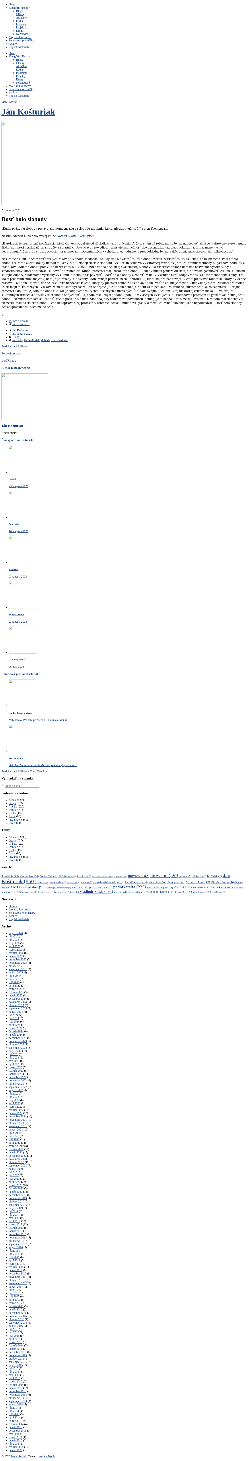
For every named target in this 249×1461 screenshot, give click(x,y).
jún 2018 (14, 1253)
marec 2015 (15, 1381)
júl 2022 (13, 1093)
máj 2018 (14, 1257)
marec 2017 (15, 1302)
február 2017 (16, 1306)
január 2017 (15, 1309)
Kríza (120, 882)
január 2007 (15, 1450)
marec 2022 (15, 1106)
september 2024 (18, 1008)
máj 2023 (14, 1060)
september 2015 (18, 1361)
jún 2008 (14, 1443)
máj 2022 (14, 1100)
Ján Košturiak (28, 111)
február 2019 (16, 1227)
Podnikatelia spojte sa (160, 887)
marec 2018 (15, 1263)
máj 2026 (14, 943)
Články (20, 14)
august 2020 (16, 1168)
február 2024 (16, 1031)
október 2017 (16, 1280)
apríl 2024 (14, 1024)
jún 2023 (14, 1057)
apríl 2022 (14, 1103)
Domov (13, 906)
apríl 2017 (14, 1299)
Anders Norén (47, 1456)
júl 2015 (13, 1368)
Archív (13, 43)
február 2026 (16, 952)
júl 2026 (13, 936)
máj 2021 (14, 1139)
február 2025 (16, 992)
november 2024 (18, 1001)
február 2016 (16, 1345)
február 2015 (16, 1384)
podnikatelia (129, 886)
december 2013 (17, 1430)
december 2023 (17, 1037)
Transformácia (61, 892)
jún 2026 (14, 939)
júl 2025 (13, 975)
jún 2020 (14, 1175)
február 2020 (16, 1188)
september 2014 (18, 1401)
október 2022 (16, 1083)
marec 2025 (15, 988)
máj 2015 (14, 1374)
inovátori (185, 876)
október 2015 (16, 1358)
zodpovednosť (59, 340)
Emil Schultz (84, 876)
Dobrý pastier (68, 876)
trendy (74, 892)
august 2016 (16, 1325)
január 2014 (15, 1427)
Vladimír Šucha (122, 892)
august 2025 (16, 972)
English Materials (19, 47)
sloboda (45, 340)
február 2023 (16, 1070)
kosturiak (86, 882)
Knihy (19, 30)
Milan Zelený (198, 882)
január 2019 (15, 1230)
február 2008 (16, 1446)
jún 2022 (14, 1096)
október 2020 (16, 1162)
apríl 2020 (14, 1181)
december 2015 (17, 1352)
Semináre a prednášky (21, 40)
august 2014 (16, 1404)
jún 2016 (14, 1332)
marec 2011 (15, 1437)
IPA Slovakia (199, 876)
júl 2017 (13, 1289)
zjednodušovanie (140, 892)
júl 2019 (13, 1211)
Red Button (227, 887)
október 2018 (16, 1240)
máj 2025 (14, 982)
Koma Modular (58, 882)
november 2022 (18, 1080)
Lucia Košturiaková (136, 882)
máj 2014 (14, 1414)
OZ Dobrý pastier (28, 887)
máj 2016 (14, 1335)
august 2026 (16, 933)
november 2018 (18, 1237)
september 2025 (18, 969)
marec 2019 (15, 1224)
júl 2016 (13, 1329)
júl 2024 (13, 1015)
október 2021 (16, 1123)
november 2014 (18, 1394)
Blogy (19, 11)
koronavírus (73, 882)
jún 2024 (14, 1018)
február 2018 (16, 1266)
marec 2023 (15, 1067)
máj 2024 (14, 1021)
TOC (19, 892)
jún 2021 (14, 1136)
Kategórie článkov (19, 7)
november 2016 (18, 1316)
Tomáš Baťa (30, 892)
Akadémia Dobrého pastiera (20, 876)
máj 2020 (14, 1178)
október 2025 (16, 965)
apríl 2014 (14, 1417)
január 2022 (15, 1113)
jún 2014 (14, 1410)
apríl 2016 (14, 1338)
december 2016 (17, 1312)
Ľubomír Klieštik (161, 891)
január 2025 (15, 995)
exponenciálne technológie (105, 876)
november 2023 (18, 1041)
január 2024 (15, 1034)
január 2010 (15, 1440)
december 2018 (17, 1234)
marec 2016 (15, 1342)
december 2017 (17, 1273)
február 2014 (16, 1424)
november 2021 (18, 1119)
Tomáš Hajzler (45, 892)
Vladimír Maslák (96, 891)
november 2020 (18, 1159)
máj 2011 (14, 1433)
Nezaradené (23, 33)
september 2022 (18, 1087)
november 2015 (18, 1355)
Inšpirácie (21, 24)
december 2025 (17, 959)
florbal (122, 876)
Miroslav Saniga (223, 882)
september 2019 (18, 1204)
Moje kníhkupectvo (20, 37)
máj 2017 (14, 1296)
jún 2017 (14, 1293)
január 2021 (15, 1152)
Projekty (21, 27)
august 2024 (16, 1011)
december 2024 (17, 998)
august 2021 (16, 1129)
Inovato (138, 876)
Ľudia (19, 20)
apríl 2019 (14, 1221)
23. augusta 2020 (22, 333)
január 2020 (15, 1191)
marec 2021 (15, 1145)
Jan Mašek (215, 876)
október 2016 (16, 1319)
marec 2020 (15, 1185)
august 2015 (16, 1365)
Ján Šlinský (42, 882)
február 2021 (16, 1149)
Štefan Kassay (200, 892)
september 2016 (18, 1322)
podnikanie (100, 887)
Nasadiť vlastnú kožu (71, 236)
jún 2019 (14, 1214)
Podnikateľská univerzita (197, 887)
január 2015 (15, 1388)
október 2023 (16, 1044)
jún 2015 (14, 1371)
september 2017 (18, 1283)
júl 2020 (13, 1172)
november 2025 (18, 962)
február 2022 (16, 1109)
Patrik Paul (80, 887)
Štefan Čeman (217, 892)
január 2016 (15, 1348)
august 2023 (16, 1051)
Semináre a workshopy (22, 912)
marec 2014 (15, 1420)
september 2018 (18, 1244)
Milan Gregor (177, 882)
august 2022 (16, 1090)
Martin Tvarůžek (159, 882)
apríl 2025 (14, 985)
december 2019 (17, 1195)
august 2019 (16, 1208)
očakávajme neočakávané (58, 888)
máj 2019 (14, 1217)
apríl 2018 (14, 1260)
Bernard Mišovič (50, 876)
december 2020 (17, 1155)
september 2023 (18, 1047)
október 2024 (16, 1005)
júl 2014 (13, 1407)
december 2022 (17, 1077)
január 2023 (15, 1073)
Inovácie (17, 340)
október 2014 (16, 1397)
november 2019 (18, 1198)
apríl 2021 (14, 1142)
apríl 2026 (14, 946)
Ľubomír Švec (182, 892)
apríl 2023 (14, 1064)
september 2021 (18, 1126)
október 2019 (16, 1201)
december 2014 (17, 1391)
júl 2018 (13, 1250)
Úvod (12, 4)
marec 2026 (15, 949)
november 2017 (18, 1276)
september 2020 (18, 1165)
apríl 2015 (14, 1378)
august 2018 (16, 1247)
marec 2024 (15, 1028)
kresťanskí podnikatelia (104, 882)
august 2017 (16, 1286)
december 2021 (17, 1116)
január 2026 (15, 956)
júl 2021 (13, 1132)
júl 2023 (13, 1054)
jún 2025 (14, 979)
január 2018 (15, 1270)
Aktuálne (21, 17)
